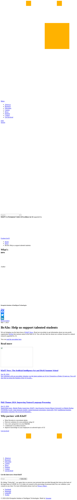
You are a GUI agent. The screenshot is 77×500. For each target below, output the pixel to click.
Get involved (5, 431)
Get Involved (9, 117)
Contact (7, 115)
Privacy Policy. (42, 486)
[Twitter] (38, 315)
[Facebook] (38, 311)
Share (2, 309)
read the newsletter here (13, 339)
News (7, 112)
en (1, 121)
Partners (7, 113)
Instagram (8, 491)
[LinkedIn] (38, 318)
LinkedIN (8, 493)
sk (3, 121)
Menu (3, 101)
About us (8, 104)
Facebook (8, 489)
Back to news (5, 321)
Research (8, 106)
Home (7, 242)
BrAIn (11, 334)
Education (8, 108)
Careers (7, 110)
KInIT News (29, 332)
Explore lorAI (5, 238)
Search (3, 122)
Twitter (7, 495)
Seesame (48, 498)
